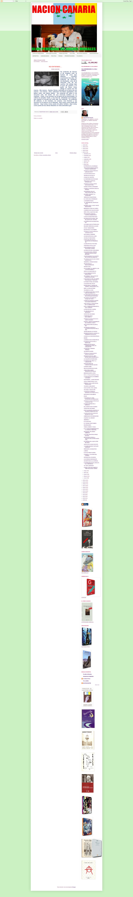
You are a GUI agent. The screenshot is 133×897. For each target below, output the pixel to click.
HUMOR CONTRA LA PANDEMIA (91, 186)
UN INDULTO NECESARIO (89, 238)
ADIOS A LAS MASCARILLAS (90, 271)
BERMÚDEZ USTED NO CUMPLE (91, 208)
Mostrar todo (97, 684)
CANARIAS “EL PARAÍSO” (89, 418)
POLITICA (53, 56)
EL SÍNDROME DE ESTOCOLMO (91, 179)
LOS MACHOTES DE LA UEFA (90, 236)
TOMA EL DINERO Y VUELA (90, 427)
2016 (84, 487)
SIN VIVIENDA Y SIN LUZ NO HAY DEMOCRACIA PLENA (91, 277)
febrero (85, 476)
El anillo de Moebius (87, 674)
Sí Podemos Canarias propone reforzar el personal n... (90, 354)
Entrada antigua (73, 152)
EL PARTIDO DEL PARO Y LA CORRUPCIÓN (90, 361)
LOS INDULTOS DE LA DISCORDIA (91, 250)
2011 (84, 496)
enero (85, 478)
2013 (84, 492)
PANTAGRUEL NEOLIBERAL (90, 394)
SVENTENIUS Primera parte (90, 245)
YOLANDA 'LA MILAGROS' (89, 386)
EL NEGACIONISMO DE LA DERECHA (89, 404)
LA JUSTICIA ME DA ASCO (89, 173)
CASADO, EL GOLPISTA (89, 177)
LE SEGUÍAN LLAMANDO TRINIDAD (89, 349)
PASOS (85, 396)
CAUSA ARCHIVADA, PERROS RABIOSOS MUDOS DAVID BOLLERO (90, 253)
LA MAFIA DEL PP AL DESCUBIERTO (88, 316)
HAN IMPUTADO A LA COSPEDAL (91, 460)
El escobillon (86, 680)
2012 (84, 494)
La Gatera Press (86, 678)
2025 (84, 145)
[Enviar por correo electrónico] (61, 112)
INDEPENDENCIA (94, 53)
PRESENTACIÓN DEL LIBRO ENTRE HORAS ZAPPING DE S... (91, 357)
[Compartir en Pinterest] (67, 112)
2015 (84, 489)
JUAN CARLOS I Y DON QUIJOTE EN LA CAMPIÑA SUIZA (91, 304)
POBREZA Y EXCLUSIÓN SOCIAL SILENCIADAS (91, 384)
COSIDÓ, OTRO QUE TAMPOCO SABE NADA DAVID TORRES (91, 468)
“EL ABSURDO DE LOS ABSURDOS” (89, 312)
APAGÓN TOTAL (87, 266)
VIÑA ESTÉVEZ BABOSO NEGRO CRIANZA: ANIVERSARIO (91, 168)
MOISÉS (85, 338)
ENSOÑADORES (87, 425)
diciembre (86, 153)
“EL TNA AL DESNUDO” (89, 465)
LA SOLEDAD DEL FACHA (89, 283)
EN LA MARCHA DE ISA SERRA (90, 406)
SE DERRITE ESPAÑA (88, 351)
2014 (84, 491)
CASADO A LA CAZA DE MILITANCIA (91, 336)
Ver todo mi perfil (85, 139)
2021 (84, 152)
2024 (84, 146)
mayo (85, 470)
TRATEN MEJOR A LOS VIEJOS (90, 331)
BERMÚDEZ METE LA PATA (90, 373)
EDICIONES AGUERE (51, 53)
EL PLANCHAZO (87, 421)
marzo (85, 474)
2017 (84, 485)
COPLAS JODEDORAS (38, 53)
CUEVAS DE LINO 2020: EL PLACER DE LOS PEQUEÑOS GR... (91, 241)
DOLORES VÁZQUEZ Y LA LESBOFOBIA (89, 195)
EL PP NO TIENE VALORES (90, 452)
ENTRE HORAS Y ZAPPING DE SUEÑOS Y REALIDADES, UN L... (91, 286)
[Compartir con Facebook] (66, 112)
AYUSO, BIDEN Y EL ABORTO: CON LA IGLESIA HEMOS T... (91, 269)
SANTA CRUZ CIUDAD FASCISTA (91, 444)
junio (85, 164)
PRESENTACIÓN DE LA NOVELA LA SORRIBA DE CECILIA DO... (91, 334)
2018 (84, 483)
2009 (84, 500)
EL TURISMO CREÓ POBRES (90, 423)
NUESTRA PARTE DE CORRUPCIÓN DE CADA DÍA (90, 364)
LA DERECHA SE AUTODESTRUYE (91, 339)
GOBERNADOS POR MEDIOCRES (91, 416)
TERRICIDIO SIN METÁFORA (90, 197)
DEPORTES (35, 56)
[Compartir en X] (64, 112)
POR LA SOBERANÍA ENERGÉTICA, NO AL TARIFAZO (91, 307)
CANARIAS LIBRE (88, 366)
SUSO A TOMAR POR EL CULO (90, 381)
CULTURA (72, 53)
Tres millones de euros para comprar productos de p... (91, 259)
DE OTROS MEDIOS (82, 53)
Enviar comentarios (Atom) (45, 155)
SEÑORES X (86, 419)
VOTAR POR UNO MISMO (89, 314)
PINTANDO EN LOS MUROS (90, 457)
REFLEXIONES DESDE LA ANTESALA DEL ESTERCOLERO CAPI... (91, 438)
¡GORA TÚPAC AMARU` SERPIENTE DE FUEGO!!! (90, 371)
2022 (84, 150)
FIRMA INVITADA (63, 53)
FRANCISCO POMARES (88, 676)
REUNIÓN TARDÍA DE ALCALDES (91, 226)
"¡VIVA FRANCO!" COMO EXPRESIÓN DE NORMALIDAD (91, 398)
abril (85, 472)
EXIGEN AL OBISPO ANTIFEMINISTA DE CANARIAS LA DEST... (91, 322)
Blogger (74, 887)
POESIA (60, 56)
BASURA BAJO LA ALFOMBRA (90, 229)
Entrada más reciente (38, 152)
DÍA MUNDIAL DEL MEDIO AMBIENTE (89, 432)
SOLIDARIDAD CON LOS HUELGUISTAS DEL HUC (90, 192)
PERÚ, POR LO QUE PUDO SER (91, 212)
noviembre (86, 155)
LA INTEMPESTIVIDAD (88, 200)
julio (85, 162)
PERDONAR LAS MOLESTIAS (90, 449)
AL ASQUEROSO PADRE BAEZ (90, 359)
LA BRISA (86, 450)
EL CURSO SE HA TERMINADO (90, 199)
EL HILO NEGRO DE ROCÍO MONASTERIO (90, 274)
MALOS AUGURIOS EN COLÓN (90, 368)
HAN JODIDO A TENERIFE (89, 234)
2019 (84, 482)
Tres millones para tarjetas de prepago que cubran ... (90, 298)
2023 (84, 148)
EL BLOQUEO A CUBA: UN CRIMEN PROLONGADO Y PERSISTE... (91, 279)
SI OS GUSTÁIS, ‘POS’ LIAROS (90, 387)
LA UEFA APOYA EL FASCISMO (90, 243)
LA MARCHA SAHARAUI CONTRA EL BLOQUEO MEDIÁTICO (91, 301)
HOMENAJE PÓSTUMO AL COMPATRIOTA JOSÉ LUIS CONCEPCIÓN (90, 345)
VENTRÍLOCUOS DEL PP (89, 175)
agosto (85, 160)
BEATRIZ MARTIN (87, 683)
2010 (84, 498)
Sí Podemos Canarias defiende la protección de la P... (91, 171)
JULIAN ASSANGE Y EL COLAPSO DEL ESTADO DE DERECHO (91, 257)
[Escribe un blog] (63, 112)
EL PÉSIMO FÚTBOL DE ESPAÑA (91, 281)
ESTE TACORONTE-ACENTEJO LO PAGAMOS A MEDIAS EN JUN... (91, 411)
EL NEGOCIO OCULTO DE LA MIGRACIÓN (90, 342)
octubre (85, 157)
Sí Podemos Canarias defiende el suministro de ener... (91, 232)
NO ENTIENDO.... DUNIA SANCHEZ (91, 379)
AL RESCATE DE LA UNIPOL (90, 309)
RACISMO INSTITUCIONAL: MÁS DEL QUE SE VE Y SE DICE (91, 219)
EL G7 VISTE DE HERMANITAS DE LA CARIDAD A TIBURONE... (91, 429)
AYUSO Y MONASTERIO (89, 228)
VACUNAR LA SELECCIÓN (89, 389)
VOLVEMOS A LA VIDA (88, 290)
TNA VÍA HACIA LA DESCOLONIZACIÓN (89, 264)
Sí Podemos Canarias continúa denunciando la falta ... (90, 184)
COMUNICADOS (45, 56)
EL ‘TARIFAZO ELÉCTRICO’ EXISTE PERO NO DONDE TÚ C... (91, 292)
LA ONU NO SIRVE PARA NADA (90, 216)
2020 (84, 480)
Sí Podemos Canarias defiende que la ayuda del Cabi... (91, 401)
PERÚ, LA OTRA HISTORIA (89, 288)
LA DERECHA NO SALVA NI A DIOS (91, 210)
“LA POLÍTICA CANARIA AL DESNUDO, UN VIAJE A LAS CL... (91, 392)
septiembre (86, 159)
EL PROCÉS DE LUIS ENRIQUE (90, 166)
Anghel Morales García (88, 117)
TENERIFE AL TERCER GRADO (90, 261)
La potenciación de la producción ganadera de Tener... (91, 414)
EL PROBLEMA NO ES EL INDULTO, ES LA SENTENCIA (91, 463)
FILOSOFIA (79, 56)
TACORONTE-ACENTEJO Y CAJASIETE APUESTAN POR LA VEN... (91, 328)
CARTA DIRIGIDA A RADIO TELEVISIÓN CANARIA (89, 248)
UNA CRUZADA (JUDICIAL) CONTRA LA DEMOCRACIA (90, 214)
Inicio (56, 152)
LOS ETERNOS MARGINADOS (90, 459)
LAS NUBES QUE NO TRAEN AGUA (91, 224)
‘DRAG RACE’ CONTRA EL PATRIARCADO (89, 181)
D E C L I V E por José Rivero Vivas (91, 374)
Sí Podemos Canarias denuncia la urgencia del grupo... (91, 319)
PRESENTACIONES (69, 56)
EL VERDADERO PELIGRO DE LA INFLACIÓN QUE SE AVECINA (91, 295)
